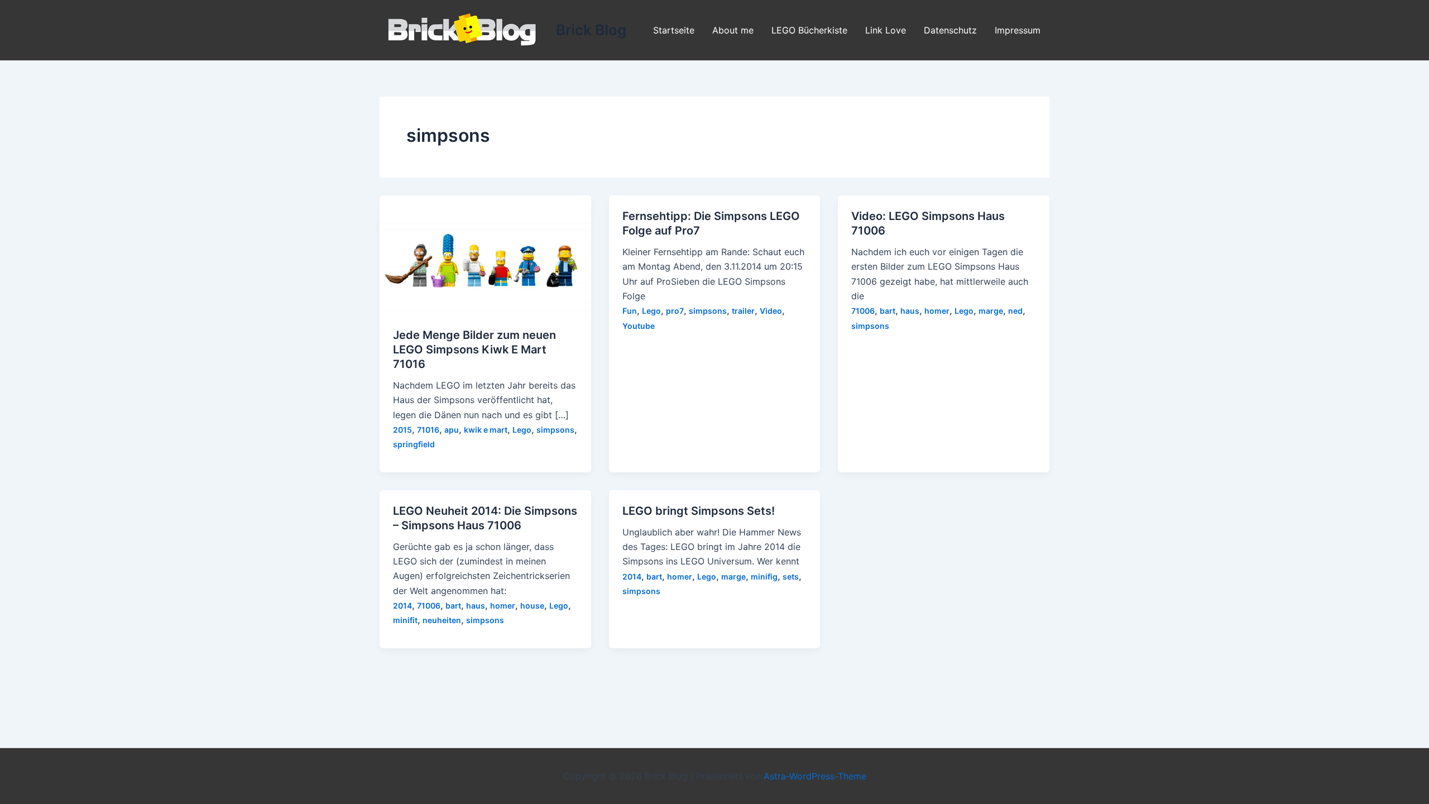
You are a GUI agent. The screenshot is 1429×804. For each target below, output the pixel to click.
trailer (743, 310)
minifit (405, 620)
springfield (414, 444)
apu (451, 429)
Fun (629, 310)
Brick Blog (591, 30)
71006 (863, 310)
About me (733, 30)
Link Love (885, 30)
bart (887, 310)
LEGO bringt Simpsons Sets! (698, 511)
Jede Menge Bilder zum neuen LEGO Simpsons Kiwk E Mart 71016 (474, 349)
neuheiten (442, 620)
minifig (764, 576)
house (532, 605)
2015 (402, 429)
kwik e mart (485, 429)
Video (771, 310)
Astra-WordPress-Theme (815, 776)
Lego (521, 429)
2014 (402, 605)
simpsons (555, 429)
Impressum (1017, 30)
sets (791, 576)
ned (1015, 310)
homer (937, 310)
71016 (428, 429)
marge (991, 310)
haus (909, 310)
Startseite (673, 30)
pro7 (675, 310)
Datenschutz (950, 30)
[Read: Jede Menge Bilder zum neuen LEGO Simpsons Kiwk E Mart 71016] (485, 254)
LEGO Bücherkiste (809, 30)
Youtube (638, 326)
